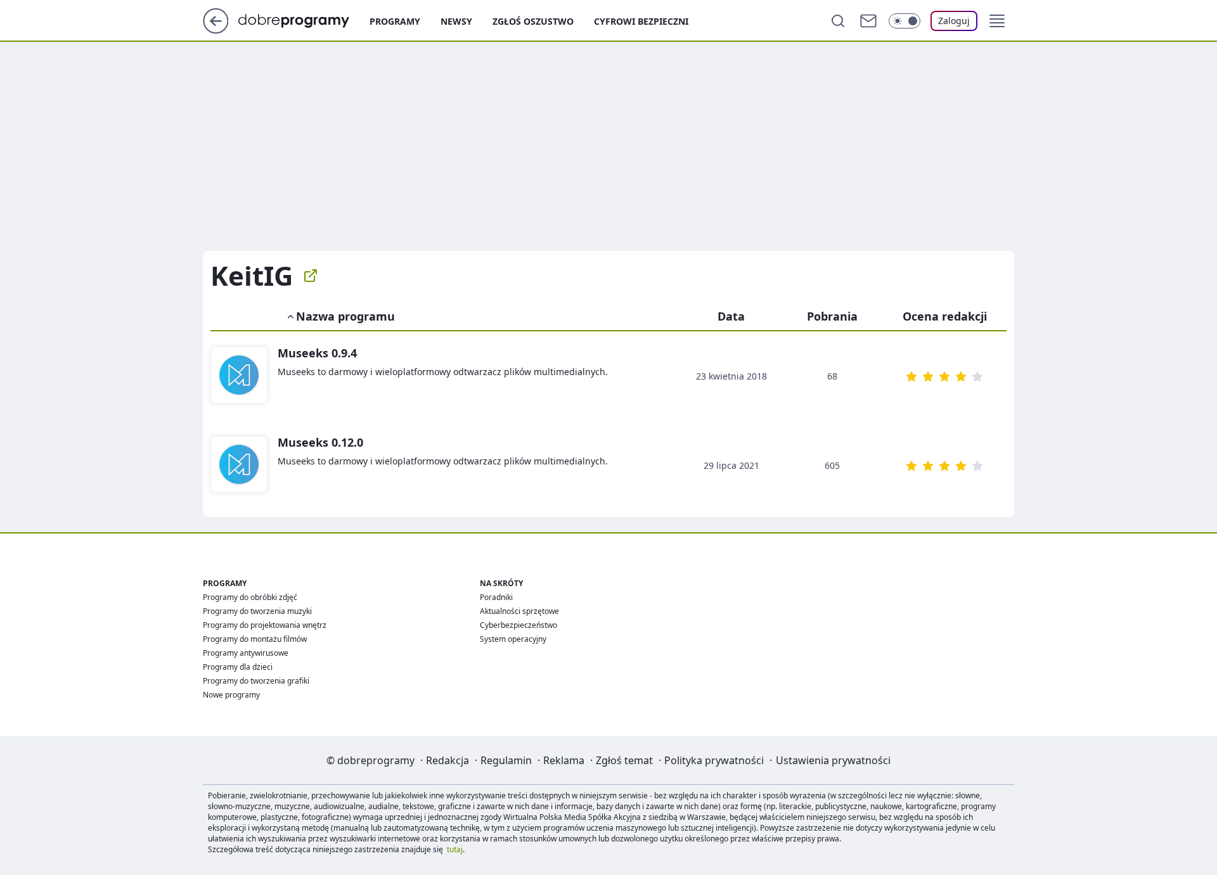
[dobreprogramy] (304, 20)
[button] (997, 21)
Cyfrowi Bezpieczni (641, 21)
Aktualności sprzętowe (519, 611)
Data (731, 316)
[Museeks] (238, 376)
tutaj (455, 849)
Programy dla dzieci (238, 666)
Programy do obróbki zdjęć (250, 597)
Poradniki (496, 597)
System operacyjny (513, 639)
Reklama (563, 760)
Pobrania (832, 316)
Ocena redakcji (945, 316)
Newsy (456, 21)
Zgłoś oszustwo (533, 21)
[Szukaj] (838, 21)
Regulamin (506, 760)
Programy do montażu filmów (255, 639)
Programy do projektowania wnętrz (264, 625)
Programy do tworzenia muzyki (257, 611)
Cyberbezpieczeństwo (518, 625)
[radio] (911, 376)
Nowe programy (231, 694)
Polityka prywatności (714, 760)
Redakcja (447, 760)
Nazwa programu (345, 316)
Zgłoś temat (624, 760)
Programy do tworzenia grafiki (256, 680)
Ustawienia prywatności (833, 760)
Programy (395, 21)
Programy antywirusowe (245, 653)
